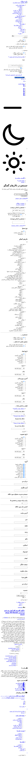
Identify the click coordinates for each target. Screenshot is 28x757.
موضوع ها (20, 234)
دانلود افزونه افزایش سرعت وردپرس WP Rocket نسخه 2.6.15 (14, 612)
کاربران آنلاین (18, 20)
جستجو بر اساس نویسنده (17, 225)
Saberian (6, 617)
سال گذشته (20, 361)
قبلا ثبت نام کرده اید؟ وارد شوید (17, 56)
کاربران (24, 431)
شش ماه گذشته (19, 359)
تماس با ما (22, 706)
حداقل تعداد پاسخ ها (19, 415)
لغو (23, 597)
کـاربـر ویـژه (20, 467)
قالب (20, 7)
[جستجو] (13, 36)
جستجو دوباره (24, 195)
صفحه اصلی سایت (20, 5)
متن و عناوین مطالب (18, 53)
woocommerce (23, 699)
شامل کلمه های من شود (16, 47)
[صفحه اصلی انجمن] (13, 88)
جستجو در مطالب (20, 595)
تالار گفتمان (20, 684)
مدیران (20, 18)
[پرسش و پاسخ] (13, 91)
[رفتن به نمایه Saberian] (20, 607)
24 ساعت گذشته (19, 355)
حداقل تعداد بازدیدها (19, 423)
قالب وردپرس (13, 696)
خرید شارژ (22, 30)
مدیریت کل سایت (19, 477)
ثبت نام (23, 79)
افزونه (20, 9)
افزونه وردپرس (21, 618)
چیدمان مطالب (21, 602)
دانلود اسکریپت (19, 683)
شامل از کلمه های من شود (14, 46)
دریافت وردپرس (19, 690)
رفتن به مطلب (23, 1)
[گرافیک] (13, 94)
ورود (20, 72)
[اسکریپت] (13, 90)
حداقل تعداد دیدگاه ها (19, 408)
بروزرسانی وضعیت (18, 232)
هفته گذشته (20, 357)
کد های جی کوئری (17, 10)
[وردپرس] (13, 92)
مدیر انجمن (20, 473)
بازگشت (20, 718)
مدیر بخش (20, 475)
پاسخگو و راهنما (19, 464)
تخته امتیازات (18, 21)
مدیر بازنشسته (19, 474)
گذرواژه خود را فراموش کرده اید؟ (14, 75)
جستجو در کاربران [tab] (20, 204)
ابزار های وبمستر (18, 11)
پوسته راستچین (10, 697)
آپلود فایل (22, 29)
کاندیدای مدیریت (19, 471)
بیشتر (20, 14)
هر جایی (21, 40)
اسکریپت (19, 6)
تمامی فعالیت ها (18, 25)
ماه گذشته (20, 358)
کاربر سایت (20, 470)
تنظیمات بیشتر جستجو (21, 198)
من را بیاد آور (19, 69)
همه (22, 231)
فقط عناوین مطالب (18, 54)
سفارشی (20, 362)
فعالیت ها (22, 24)
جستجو (20, 26)
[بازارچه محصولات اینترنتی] (13, 95)
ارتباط (20, 605)
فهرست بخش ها (21, 16)
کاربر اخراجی (20, 468)
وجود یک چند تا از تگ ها (14, 214)
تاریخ (20, 603)
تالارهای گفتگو (18, 17)
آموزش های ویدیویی (17, 13)
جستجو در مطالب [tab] (20, 203)
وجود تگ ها (16, 216)
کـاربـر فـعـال (19, 465)
